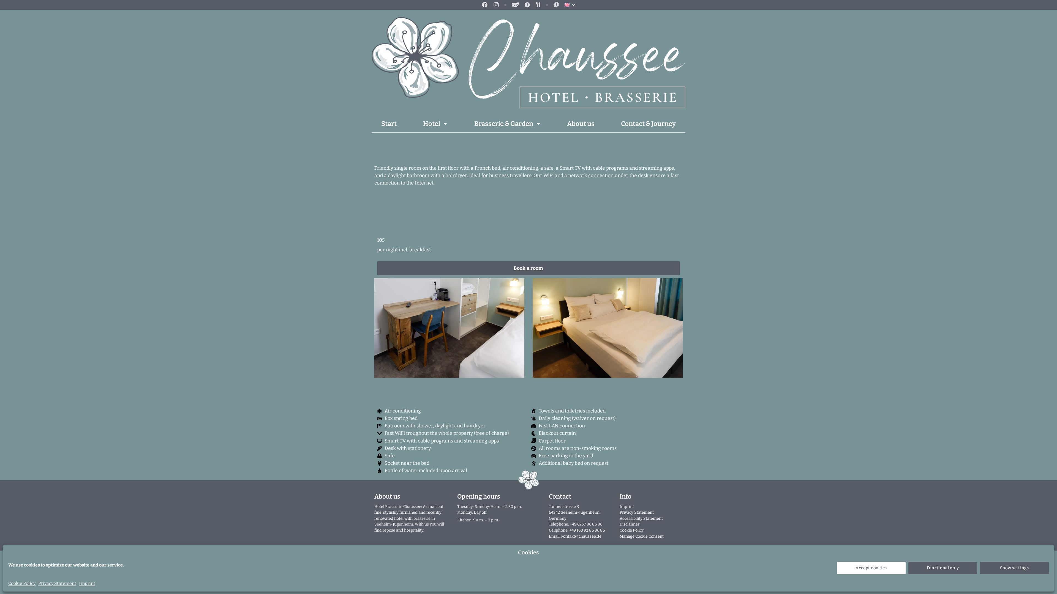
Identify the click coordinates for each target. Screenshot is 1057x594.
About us (581, 124)
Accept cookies (871, 567)
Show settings (1014, 567)
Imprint (87, 583)
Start (389, 124)
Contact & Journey (648, 124)
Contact (560, 496)
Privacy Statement (57, 583)
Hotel (431, 124)
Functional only (943, 567)
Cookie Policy (22, 583)
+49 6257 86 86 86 (586, 524)
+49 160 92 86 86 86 (587, 530)
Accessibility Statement (641, 518)
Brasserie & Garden (503, 124)
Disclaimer (629, 524)
